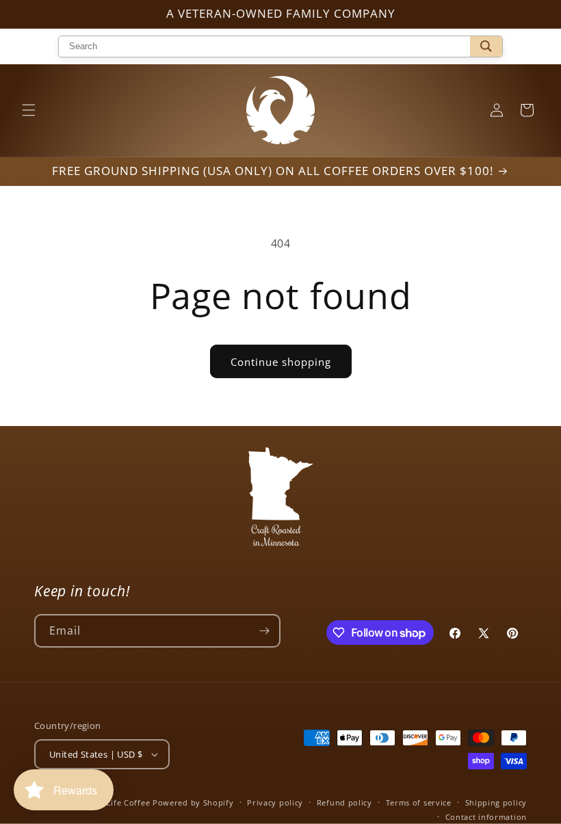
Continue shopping (281, 362)
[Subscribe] (264, 631)
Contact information (486, 817)
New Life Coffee (119, 802)
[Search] (486, 46)
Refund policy (344, 802)
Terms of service (419, 802)
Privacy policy (275, 802)
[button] (29, 110)
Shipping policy (496, 802)
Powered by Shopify (193, 802)
